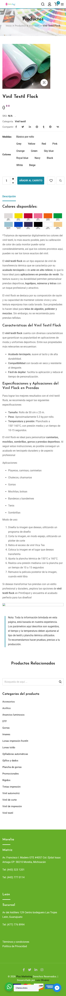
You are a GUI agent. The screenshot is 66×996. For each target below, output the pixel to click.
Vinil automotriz (11, 793)
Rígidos (6, 780)
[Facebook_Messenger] (57, 987)
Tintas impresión (11, 786)
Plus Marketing (24, 976)
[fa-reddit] (50, 126)
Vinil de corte (9, 799)
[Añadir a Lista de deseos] (51, 181)
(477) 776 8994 (16, 924)
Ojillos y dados (10, 760)
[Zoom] (44, 82)
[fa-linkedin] (30, 126)
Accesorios (8, 701)
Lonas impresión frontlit (15, 740)
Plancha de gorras (12, 767)
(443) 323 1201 (16, 869)
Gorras (6, 727)
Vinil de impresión (12, 806)
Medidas (7, 136)
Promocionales (10, 773)
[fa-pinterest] (37, 126)
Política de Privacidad (14, 946)
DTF (4, 721)
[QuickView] (60, 181)
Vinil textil (20, 121)
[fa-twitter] (23, 126)
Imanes (6, 734)
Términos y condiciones (15, 941)
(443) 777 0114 (16, 877)
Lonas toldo (8, 747)
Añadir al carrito (30, 180)
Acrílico (6, 708)
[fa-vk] (57, 126)
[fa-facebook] (16, 126)
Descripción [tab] (9, 196)
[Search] (43, 4)
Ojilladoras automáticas (15, 754)
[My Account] (49, 4)
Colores (6, 154)
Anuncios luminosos (13, 714)
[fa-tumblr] (43, 126)
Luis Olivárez (42, 980)
